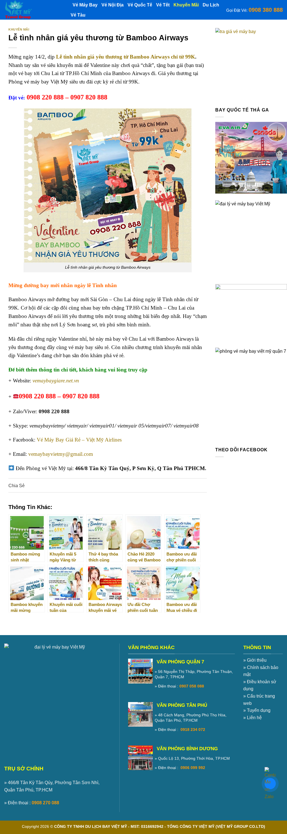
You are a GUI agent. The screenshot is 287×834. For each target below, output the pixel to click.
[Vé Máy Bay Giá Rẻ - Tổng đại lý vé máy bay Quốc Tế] (32, 10)
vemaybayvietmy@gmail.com (60, 454)
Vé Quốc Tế (140, 5)
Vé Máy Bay (85, 5)
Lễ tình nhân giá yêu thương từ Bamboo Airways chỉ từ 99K (125, 57)
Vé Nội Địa (112, 5)
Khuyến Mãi (186, 5)
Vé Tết (163, 5)
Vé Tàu (78, 15)
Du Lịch (211, 5)
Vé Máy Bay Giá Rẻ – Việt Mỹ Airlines (79, 440)
